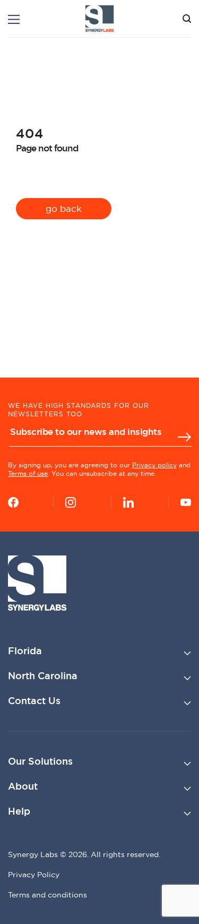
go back (64, 208)
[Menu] (14, 19)
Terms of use (28, 473)
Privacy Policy (33, 874)
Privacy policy (154, 465)
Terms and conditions (47, 895)
